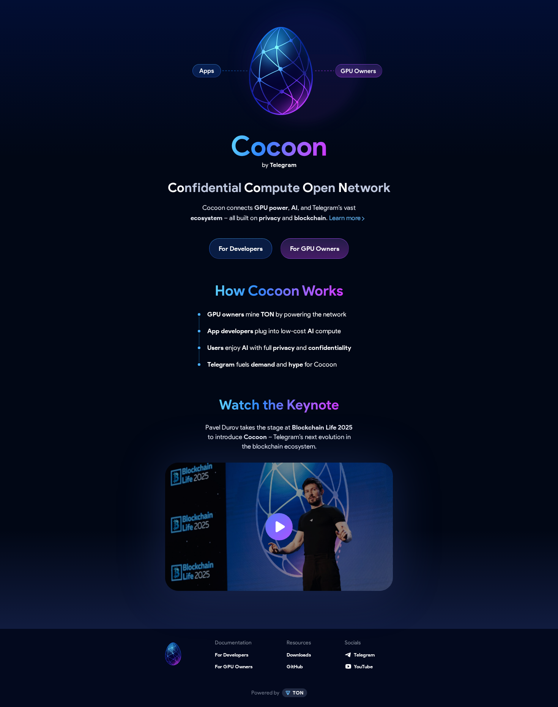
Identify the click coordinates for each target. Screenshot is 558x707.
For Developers (241, 248)
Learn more (345, 218)
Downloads (299, 655)
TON (297, 693)
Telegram (364, 655)
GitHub (295, 666)
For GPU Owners (314, 248)
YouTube (363, 666)
